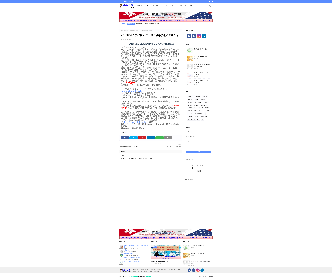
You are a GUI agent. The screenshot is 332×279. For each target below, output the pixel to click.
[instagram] (209, 1)
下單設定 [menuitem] (155, 6)
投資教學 (206, 102)
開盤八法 (196, 116)
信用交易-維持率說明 (129, 254)
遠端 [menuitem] (186, 6)
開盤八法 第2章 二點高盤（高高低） (201, 73)
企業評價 (203, 99)
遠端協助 (131, 1)
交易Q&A (196, 99)
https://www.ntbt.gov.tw (135, 122)
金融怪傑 (190, 108)
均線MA (200, 102)
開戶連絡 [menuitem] (139, 6)
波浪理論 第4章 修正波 (200, 49)
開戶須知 (190, 116)
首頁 (120, 1)
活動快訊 (201, 108)
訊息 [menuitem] (181, 6)
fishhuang (148, 276)
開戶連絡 (125, 1)
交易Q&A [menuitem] (164, 6)
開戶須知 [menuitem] (146, 6)
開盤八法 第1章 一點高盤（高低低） (201, 82)
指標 (195, 108)
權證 (198, 119)
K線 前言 (126, 250)
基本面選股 (190, 113)
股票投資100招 (204, 105)
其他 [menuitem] (191, 6)
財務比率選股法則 (198, 110)
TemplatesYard (134, 276)
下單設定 (190, 96)
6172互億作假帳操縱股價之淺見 (132, 257)
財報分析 (207, 110)
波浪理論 (190, 105)
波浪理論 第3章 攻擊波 (200, 57)
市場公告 (205, 96)
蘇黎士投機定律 (191, 119)
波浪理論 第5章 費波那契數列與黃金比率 (202, 65)
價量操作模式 (204, 116)
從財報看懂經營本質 (200, 113)
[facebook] (204, 1)
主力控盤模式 (197, 96)
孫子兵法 (207, 108)
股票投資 (196, 105)
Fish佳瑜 (124, 39)
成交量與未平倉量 (192, 102)
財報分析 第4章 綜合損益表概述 (132, 261)
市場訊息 (126, 30)
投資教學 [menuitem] (173, 6)
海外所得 (190, 110)
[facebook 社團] (206, 1)
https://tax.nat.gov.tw (132, 91)
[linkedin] (212, 1)
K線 (202, 119)
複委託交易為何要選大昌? (160, 261)
